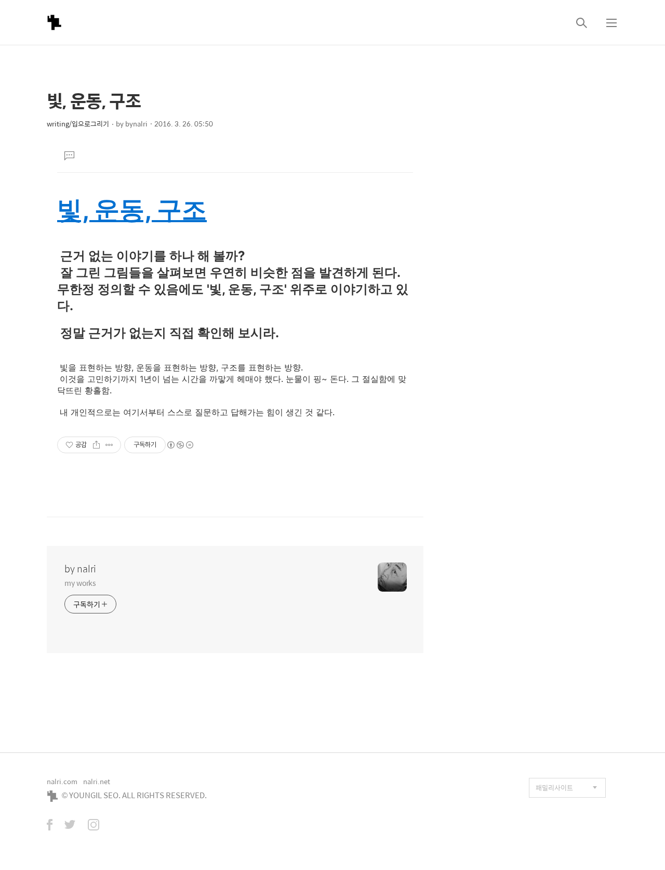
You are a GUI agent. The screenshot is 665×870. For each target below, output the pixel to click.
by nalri (80, 568)
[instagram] (93, 826)
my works (80, 582)
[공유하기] (96, 445)
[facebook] (49, 826)
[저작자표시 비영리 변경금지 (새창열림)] (180, 445)
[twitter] (70, 826)
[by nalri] (54, 22)
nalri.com (62, 781)
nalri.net (96, 781)
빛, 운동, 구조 (132, 209)
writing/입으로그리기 (78, 123)
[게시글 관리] (109, 445)
